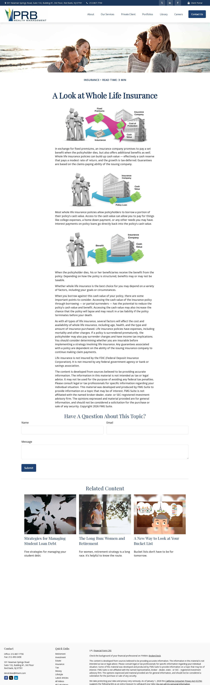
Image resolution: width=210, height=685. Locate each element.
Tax (57, 667)
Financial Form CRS (102, 650)
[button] (90, 14)
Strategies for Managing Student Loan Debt (45, 541)
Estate (58, 660)
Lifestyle (59, 674)
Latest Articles (61, 677)
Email (109, 422)
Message (26, 441)
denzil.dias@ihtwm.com (15, 673)
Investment (60, 657)
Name (25, 422)
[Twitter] (162, 3)
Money (58, 671)
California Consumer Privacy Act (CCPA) (183, 681)
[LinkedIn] (170, 3)
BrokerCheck (155, 655)
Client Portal (196, 3)
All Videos (59, 681)
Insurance (59, 664)
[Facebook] (178, 3)
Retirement (60, 653)
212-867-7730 (95, 3)
